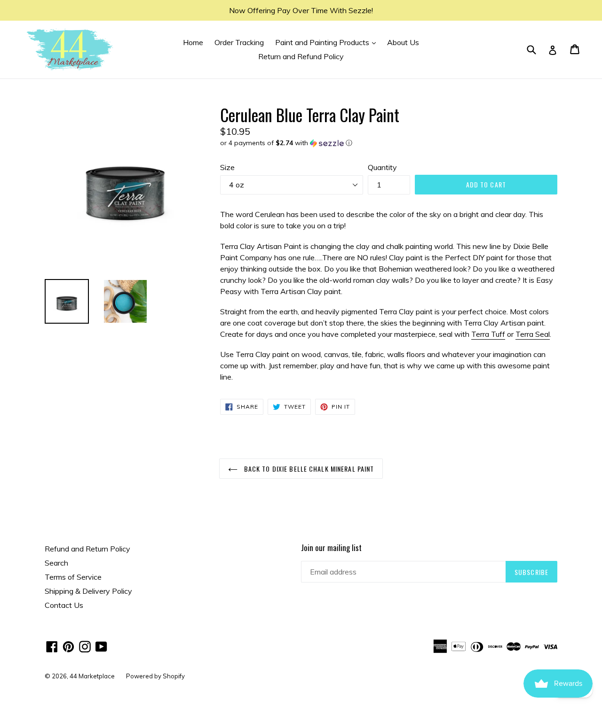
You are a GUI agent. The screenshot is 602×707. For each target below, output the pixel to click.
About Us (403, 42)
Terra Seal (532, 334)
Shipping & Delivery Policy (88, 591)
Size (227, 167)
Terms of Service (73, 577)
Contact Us (64, 605)
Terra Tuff (488, 334)
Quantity (382, 167)
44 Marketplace (92, 676)
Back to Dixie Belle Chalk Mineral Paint (308, 469)
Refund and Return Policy (87, 548)
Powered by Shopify (155, 676)
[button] (388, 143)
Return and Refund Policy (301, 56)
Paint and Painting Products (327, 42)
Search (56, 562)
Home (193, 42)
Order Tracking (239, 42)
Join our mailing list (331, 547)
